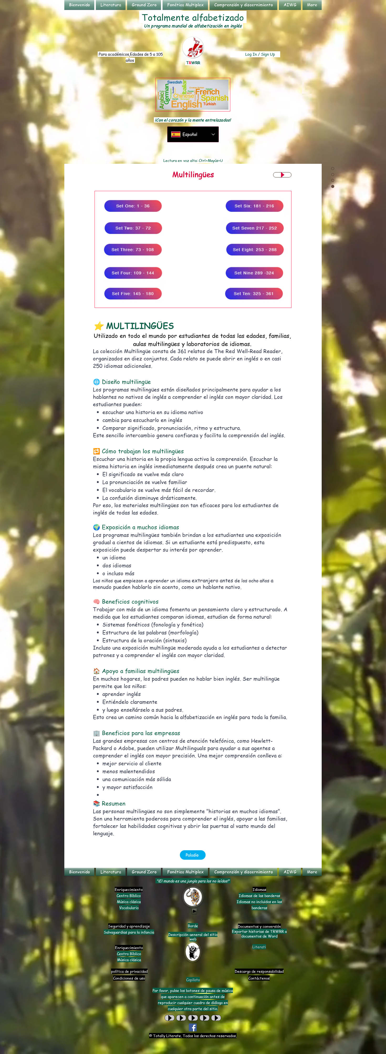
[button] (110, 5)
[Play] (282, 174)
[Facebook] (193, 1027)
